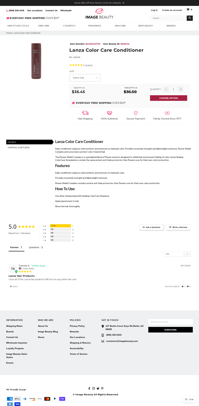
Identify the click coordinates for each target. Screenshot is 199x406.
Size (71, 71)
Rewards (74, 331)
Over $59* (101, 102)
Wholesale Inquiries (16, 343)
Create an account (172, 10)
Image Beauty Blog (48, 331)
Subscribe (170, 329)
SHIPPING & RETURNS (19, 147)
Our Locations (34, 10)
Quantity (155, 89)
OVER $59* (34, 18)
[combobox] (168, 18)
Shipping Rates (14, 326)
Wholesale (66, 10)
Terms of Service (78, 354)
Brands (10, 331)
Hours (41, 337)
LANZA (76, 57)
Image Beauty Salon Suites (16, 355)
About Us (43, 326)
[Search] (190, 18)
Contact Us (51, 10)
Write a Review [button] (179, 227)
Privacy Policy (77, 326)
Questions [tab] (34, 247)
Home (9, 33)
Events (10, 363)
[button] (18, 26)
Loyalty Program (15, 348)
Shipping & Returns (80, 343)
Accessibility (76, 348)
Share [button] (15, 286)
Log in (154, 10)
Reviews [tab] (14, 247)
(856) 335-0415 (16, 10)
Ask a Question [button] (153, 227)
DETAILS (12, 142)
